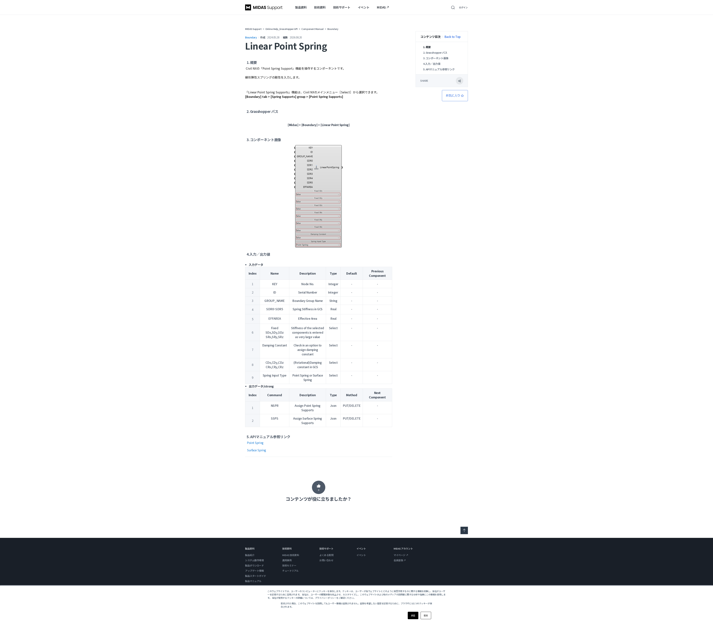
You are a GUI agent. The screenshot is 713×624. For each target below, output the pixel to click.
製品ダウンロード (254, 565)
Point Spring (255, 442)
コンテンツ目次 (430, 36)
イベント (363, 7)
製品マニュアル (253, 581)
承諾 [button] (413, 615)
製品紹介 (249, 555)
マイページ (399, 555)
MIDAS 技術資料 (290, 555)
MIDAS (381, 7)
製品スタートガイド (255, 576)
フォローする (455, 95)
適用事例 (287, 560)
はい (318, 487)
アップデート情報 (254, 570)
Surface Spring (256, 450)
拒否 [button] (426, 615)
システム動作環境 (254, 560)
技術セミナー (289, 565)
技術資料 (319, 7)
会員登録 (398, 560)
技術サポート (341, 7)
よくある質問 (326, 555)
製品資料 (301, 7)
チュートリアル (290, 570)
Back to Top (452, 36)
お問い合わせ (326, 560)
